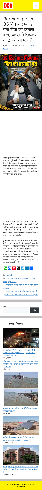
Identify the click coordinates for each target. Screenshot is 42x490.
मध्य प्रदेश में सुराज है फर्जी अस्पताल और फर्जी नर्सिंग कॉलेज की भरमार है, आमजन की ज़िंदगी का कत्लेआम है (20, 469)
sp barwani (24, 278)
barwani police (12, 278)
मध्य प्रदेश (9, 275)
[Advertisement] (21, 135)
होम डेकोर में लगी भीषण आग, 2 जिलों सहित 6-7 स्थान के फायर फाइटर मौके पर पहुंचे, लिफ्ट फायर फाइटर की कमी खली (19, 353)
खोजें (4, 306)
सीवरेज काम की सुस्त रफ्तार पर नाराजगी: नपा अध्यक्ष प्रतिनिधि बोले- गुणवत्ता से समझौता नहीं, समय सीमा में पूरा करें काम (20, 364)
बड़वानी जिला (12, 282)
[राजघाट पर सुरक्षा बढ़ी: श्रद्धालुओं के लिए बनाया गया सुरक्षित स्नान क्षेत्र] (21, 389)
